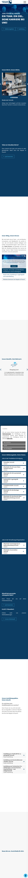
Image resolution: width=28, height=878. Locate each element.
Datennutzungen (6, 434)
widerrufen (9, 438)
